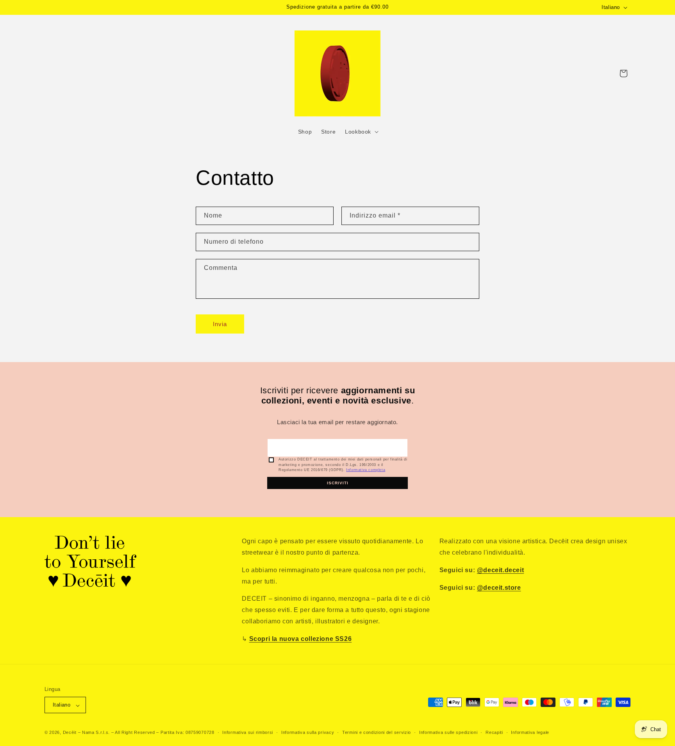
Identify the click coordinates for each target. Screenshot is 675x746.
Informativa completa (365, 470)
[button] (361, 131)
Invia (220, 324)
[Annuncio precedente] (223, 7)
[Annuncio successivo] (452, 7)
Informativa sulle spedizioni (448, 732)
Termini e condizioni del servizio (376, 732)
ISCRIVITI (337, 483)
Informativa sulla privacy (307, 732)
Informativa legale (530, 732)
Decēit (70, 732)
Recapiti (494, 732)
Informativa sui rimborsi (247, 732)
